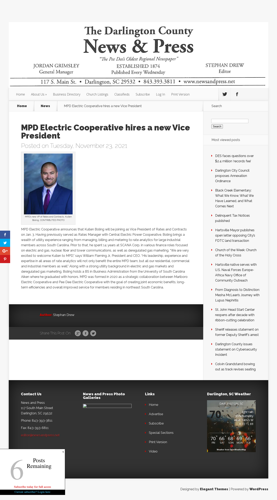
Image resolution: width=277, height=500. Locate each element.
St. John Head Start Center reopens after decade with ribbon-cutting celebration (235, 315)
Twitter (93, 333)
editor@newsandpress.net (40, 435)
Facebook (85, 333)
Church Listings (97, 94)
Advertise (156, 414)
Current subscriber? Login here (32, 492)
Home (20, 94)
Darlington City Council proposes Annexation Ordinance (232, 176)
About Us (37, 94)
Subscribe (143, 94)
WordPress (258, 489)
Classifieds (122, 94)
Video (153, 451)
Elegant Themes (214, 489)
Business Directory (66, 94)
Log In (160, 94)
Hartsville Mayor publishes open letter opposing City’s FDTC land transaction (235, 235)
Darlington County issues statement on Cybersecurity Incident (236, 349)
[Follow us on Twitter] (225, 94)
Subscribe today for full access (32, 487)
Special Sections (161, 433)
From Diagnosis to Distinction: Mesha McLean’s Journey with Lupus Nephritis (237, 295)
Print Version (180, 94)
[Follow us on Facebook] (237, 94)
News (45, 106)
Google (78, 333)
